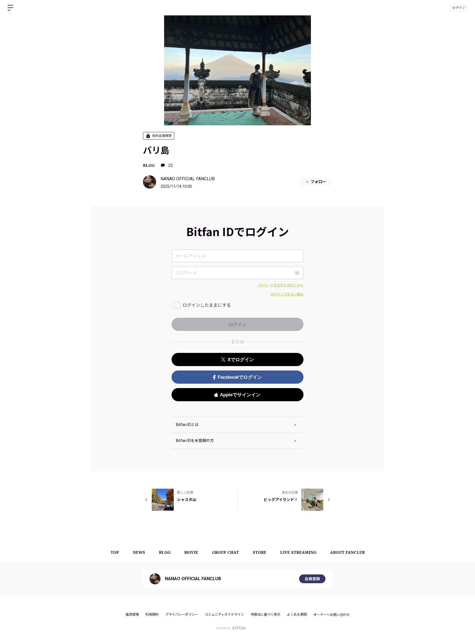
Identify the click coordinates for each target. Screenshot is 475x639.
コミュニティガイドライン (224, 614)
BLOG (148, 165)
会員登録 (312, 579)
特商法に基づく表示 (265, 614)
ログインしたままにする (207, 305)
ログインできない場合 (286, 294)
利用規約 (152, 614)
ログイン (458, 7)
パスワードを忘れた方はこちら (280, 285)
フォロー (318, 181)
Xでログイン (241, 359)
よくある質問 (297, 614)
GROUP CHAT (225, 552)
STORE (259, 552)
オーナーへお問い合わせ (331, 614)
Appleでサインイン (240, 394)
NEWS (139, 552)
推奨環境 (132, 614)
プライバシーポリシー (181, 614)
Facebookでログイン (240, 377)
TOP (115, 552)
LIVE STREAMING (298, 552)
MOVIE (191, 552)
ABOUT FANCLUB (347, 552)
